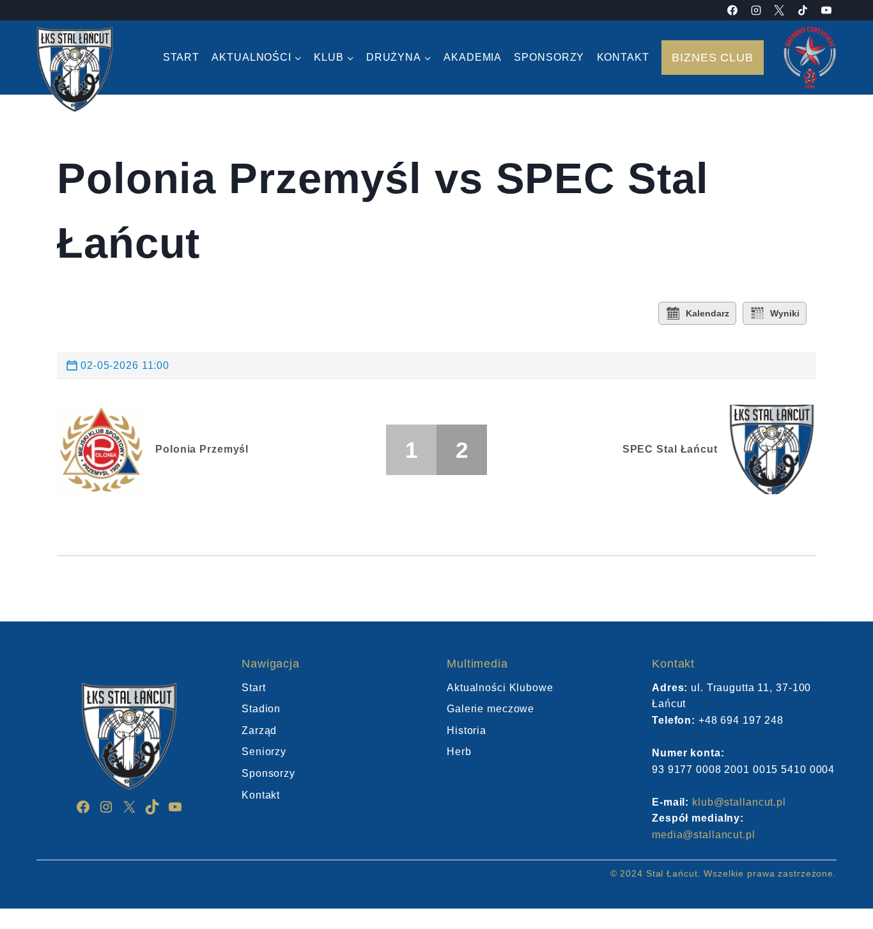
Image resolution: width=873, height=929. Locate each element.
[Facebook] (732, 10)
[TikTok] (802, 10)
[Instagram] (756, 10)
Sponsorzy (549, 57)
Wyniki (785, 313)
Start (181, 57)
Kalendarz (707, 313)
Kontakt (623, 57)
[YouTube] (826, 10)
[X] (779, 10)
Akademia (473, 57)
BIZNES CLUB (712, 57)
